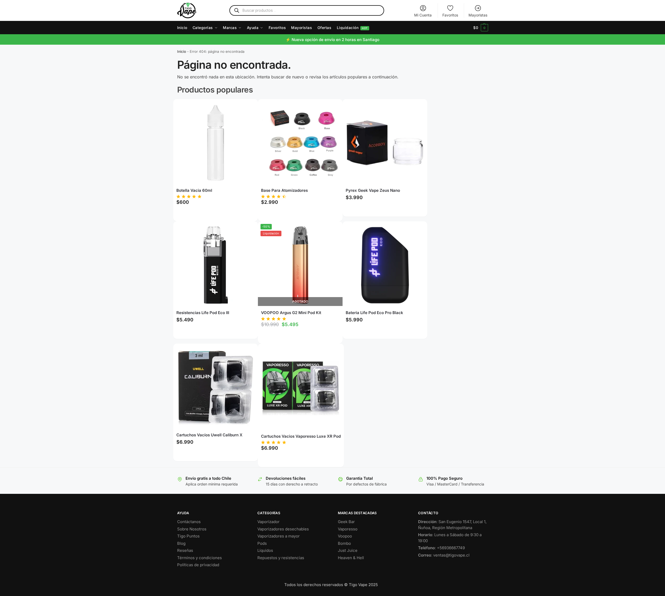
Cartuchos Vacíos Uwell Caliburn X (209, 434)
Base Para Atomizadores (284, 190)
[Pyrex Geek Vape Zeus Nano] (385, 143)
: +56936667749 (441, 547)
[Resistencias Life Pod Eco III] (215, 265)
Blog (181, 543)
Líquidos (265, 550)
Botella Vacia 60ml (194, 190)
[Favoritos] (246, 107)
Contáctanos (189, 521)
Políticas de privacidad (198, 564)
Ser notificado (300, 336)
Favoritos (450, 15)
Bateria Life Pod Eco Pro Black (374, 312)
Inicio (181, 51)
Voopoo (345, 536)
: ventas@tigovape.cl (444, 555)
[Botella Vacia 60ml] (215, 143)
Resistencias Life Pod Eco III (202, 312)
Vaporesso (347, 528)
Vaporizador (268, 521)
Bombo (344, 543)
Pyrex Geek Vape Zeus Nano (373, 190)
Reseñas (185, 550)
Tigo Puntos (188, 536)
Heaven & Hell (351, 557)
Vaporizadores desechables (283, 528)
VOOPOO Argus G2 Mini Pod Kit (291, 312)
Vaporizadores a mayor (278, 536)
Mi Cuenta (423, 15)
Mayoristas (478, 15)
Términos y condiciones (199, 557)
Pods (262, 543)
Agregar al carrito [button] (216, 214)
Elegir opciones (300, 214)
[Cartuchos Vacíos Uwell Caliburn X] (215, 387)
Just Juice (347, 550)
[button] (480, 27)
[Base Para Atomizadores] (300, 143)
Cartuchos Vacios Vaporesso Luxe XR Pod (301, 436)
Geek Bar (346, 521)
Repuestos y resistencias (280, 557)
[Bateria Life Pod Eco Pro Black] (385, 265)
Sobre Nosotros (191, 528)
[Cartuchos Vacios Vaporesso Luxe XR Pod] (301, 388)
